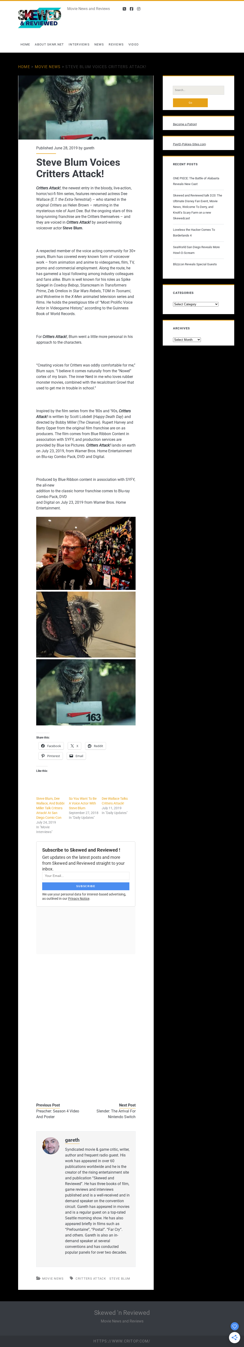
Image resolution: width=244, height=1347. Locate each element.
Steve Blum (119, 1278)
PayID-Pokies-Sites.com (189, 144)
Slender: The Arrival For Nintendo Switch (116, 1114)
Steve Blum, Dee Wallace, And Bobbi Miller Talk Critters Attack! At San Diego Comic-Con (50, 808)
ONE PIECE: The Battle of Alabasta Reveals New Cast (196, 181)
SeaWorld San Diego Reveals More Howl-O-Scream (196, 250)
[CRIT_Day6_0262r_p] (86, 656)
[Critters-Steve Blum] (86, 588)
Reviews (116, 44)
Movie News (48, 67)
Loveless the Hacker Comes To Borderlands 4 (194, 232)
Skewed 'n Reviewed (122, 1312)
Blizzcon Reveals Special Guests (195, 264)
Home (25, 44)
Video (133, 44)
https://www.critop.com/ (121, 1341)
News (99, 44)
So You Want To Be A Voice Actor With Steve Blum (83, 803)
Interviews (79, 44)
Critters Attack (91, 1278)
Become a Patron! (185, 124)
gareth (89, 148)
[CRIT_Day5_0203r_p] (86, 724)
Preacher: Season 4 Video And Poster (57, 1114)
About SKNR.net (49, 44)
